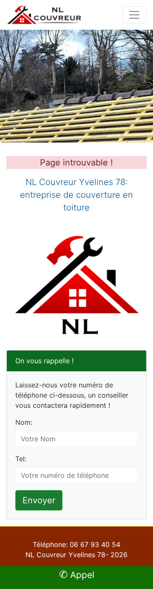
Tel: (20, 458)
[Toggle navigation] (134, 14)
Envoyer (39, 500)
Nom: (23, 422)
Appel (76, 574)
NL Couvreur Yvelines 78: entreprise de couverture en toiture (76, 195)
